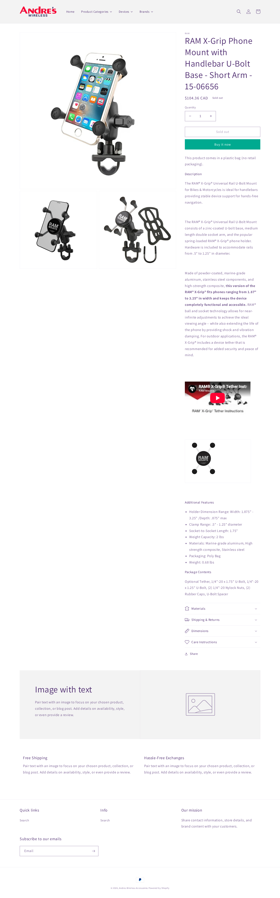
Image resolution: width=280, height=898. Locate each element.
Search (24, 820)
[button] (239, 11)
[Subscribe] (93, 851)
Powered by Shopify (159, 888)
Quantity (190, 107)
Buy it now (222, 144)
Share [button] (194, 654)
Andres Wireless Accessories (133, 888)
